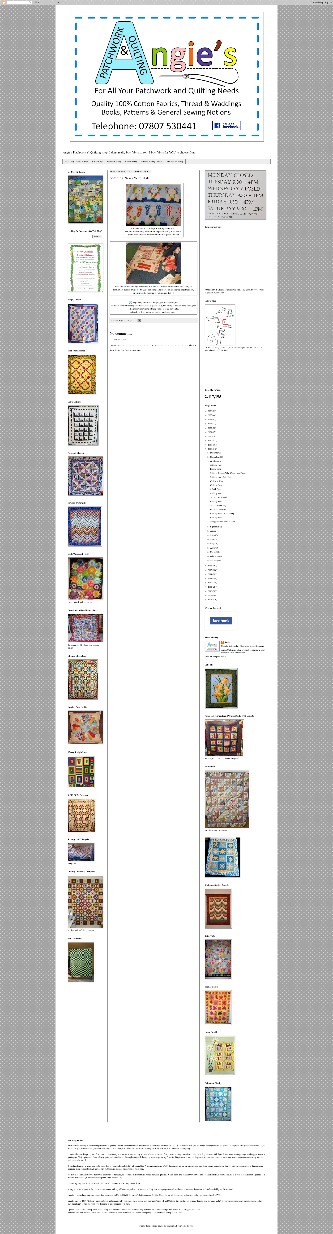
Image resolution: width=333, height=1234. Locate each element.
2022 (210, 427)
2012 (210, 582)
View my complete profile (215, 656)
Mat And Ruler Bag (175, 161)
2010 (210, 591)
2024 (210, 419)
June (212, 539)
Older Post (192, 345)
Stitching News (216, 464)
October (213, 461)
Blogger (190, 1225)
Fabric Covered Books (219, 497)
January (213, 560)
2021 (210, 432)
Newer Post (115, 345)
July (212, 535)
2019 (210, 440)
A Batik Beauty (216, 489)
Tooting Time (215, 468)
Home (153, 345)
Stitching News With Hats (220, 476)
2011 (210, 586)
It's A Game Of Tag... (219, 505)
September (214, 526)
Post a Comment (120, 339)
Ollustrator (170, 1225)
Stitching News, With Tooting (222, 513)
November (214, 456)
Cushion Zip (97, 161)
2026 (210, 410)
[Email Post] (139, 320)
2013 (210, 578)
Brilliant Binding (114, 161)
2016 (210, 565)
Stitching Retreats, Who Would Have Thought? (229, 472)
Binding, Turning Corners (152, 161)
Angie (227, 642)
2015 (210, 569)
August (213, 530)
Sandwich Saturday (218, 509)
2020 (210, 436)
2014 (210, 574)
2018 (210, 444)
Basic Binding (131, 161)
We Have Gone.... (217, 485)
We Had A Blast (216, 481)
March (213, 551)
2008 (210, 599)
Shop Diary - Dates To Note (76, 161)
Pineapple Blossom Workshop (222, 521)
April (212, 547)
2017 (210, 448)
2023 (210, 423)
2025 (210, 415)
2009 (210, 595)
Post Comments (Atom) (130, 350)
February (214, 556)
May (212, 543)
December (214, 452)
